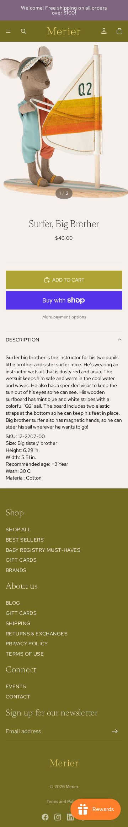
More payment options (64, 317)
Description (22, 339)
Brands (16, 570)
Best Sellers (25, 540)
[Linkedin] (70, 817)
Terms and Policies (64, 801)
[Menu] (8, 31)
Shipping (18, 623)
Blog (13, 603)
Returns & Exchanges (37, 633)
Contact (18, 696)
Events (16, 686)
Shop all (18, 529)
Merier (72, 786)
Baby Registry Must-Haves (43, 550)
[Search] (23, 31)
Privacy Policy (27, 644)
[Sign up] (114, 731)
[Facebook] (45, 817)
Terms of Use (25, 654)
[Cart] (119, 31)
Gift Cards (21, 560)
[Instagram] (57, 817)
